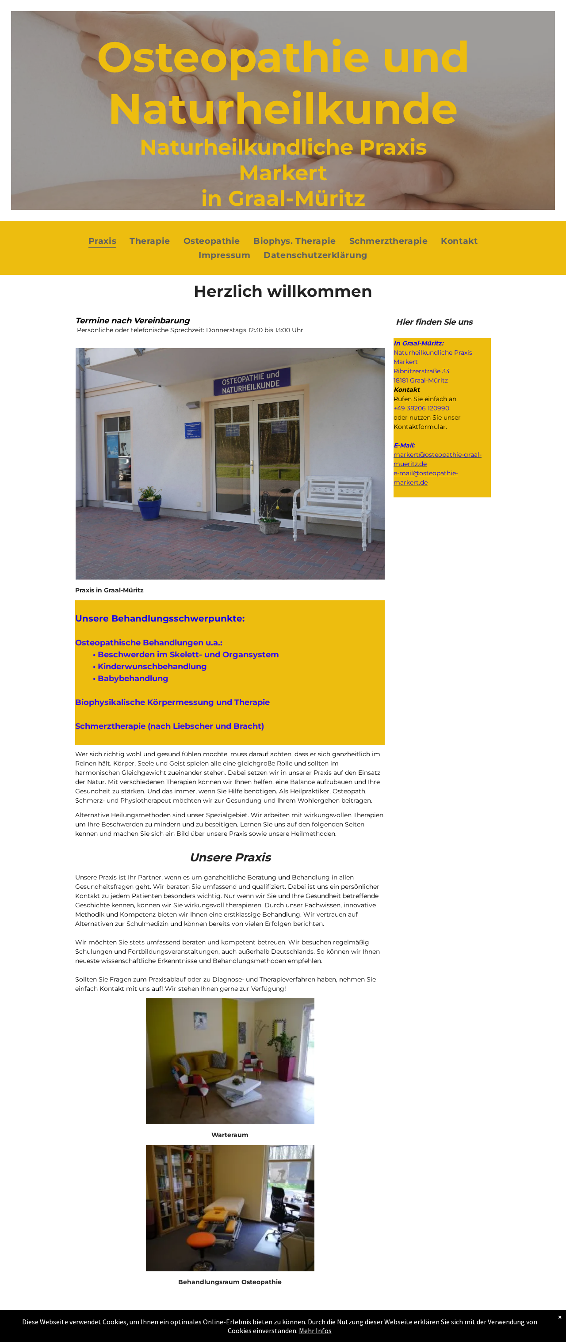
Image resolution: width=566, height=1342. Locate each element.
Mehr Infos (315, 1330)
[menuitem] (102, 241)
